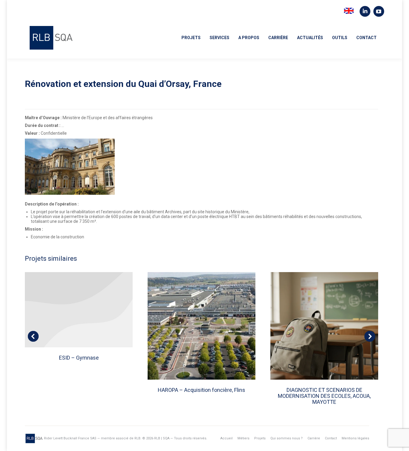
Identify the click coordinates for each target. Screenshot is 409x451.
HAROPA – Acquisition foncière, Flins (201, 390)
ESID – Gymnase (79, 358)
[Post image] (79, 309)
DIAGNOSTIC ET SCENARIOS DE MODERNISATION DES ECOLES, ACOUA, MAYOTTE (324, 396)
